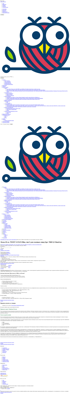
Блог (5, 116)
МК (7, 201)
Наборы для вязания (8, 100)
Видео (6, 117)
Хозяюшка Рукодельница (57, 90)
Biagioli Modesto (40, 98)
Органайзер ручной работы (20, 104)
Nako (23, 189)
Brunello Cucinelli (25, 97)
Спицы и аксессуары (8, 103)
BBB (18, 89)
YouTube (3, 5)
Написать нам (4, 11)
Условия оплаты (7, 225)
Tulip (55, 105)
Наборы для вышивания (9, 107)
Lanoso (16, 189)
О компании (4, 347)
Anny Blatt (15, 89)
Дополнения (20, 106)
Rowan (25, 189)
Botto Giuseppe (20, 98)
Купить (1, 249)
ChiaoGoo (42, 104)
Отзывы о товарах (5, 349)
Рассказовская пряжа (29, 90)
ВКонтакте (4, 4)
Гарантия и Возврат (5, 121)
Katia (30, 89)
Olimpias (20, 97)
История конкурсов (8, 83)
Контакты (4, 10)
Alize (7, 89)
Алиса (19, 108)
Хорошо (1, 393)
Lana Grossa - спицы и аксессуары (48, 105)
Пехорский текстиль (22, 90)
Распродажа (4, 85)
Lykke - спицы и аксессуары (17, 105)
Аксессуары (9, 112)
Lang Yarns (13, 189)
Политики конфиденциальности (6, 392)
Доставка (4, 119)
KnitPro (39, 104)
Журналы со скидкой (10, 95)
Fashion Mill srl (12, 98)
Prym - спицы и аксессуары (60, 105)
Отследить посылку (5, 122)
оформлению (19, 305)
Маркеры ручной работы (11, 104)
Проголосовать (7, 80)
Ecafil (11, 97)
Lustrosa (35, 98)
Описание (2, 255)
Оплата (3, 118)
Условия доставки (8, 226)
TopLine (36, 99)
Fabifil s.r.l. (14, 97)
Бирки (16, 106)
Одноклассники (5, 7)
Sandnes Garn (31, 189)
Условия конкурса (8, 82)
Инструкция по (14, 305)
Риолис (10, 109)
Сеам (34, 90)
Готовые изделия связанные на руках (11, 111)
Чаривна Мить (13, 109)
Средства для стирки (29, 104)
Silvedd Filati (12, 99)
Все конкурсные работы (9, 84)
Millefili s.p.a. (37, 97)
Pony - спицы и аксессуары (37, 105)
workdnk (8, 388)
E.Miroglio (8, 97)
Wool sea (8, 90)
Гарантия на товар (5, 361)
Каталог (4, 239)
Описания (8, 202)
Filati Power (33, 97)
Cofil (39, 99)
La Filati (35, 89)
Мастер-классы (7, 101)
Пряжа (6, 88)
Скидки (6, 224)
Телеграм (4, 6)
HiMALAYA (24, 89)
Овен (7, 109)
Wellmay (43, 189)
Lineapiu (33, 99)
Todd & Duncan (31, 98)
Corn (23, 106)
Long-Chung (19, 189)
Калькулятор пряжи (5, 12)
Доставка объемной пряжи (9, 120)
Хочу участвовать (8, 81)
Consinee (8, 98)
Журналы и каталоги (8, 92)
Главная (1, 239)
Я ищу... (11, 76)
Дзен (3, 3)
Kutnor (32, 89)
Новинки (4, 86)
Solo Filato (40, 189)
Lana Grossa (9, 189)
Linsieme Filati (29, 99)
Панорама (13, 106)
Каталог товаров (5, 87)
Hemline (36, 104)
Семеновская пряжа (38, 90)
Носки (8, 113)
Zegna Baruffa (24, 99)
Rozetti (27, 189)
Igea (9, 99)
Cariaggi (29, 97)
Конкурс (3, 79)
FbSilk (24, 98)
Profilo (16, 98)
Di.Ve (7, 99)
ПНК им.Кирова (15, 90)
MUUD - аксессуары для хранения (30, 106)
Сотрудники (4, 351)
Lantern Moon (9, 106)
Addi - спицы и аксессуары (27, 105)
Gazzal (21, 89)
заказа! (23, 305)
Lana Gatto (38, 89)
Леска (9, 267)
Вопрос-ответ (4, 369)
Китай (9, 253)
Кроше (8, 110)
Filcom (17, 97)
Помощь (3, 357)
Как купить (4, 9)
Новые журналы (9, 94)
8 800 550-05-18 (3, 1)
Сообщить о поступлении (4, 250)
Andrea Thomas (11, 89)
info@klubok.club (3, 374)
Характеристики (3, 264)
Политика (4, 352)
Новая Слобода (15, 108)
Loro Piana (27, 98)
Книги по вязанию (10, 93)
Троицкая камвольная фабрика (47, 90)
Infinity (27, 89)
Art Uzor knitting (9, 105)
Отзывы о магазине (5, 348)
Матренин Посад (10, 108)
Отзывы (1, 343)
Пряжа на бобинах (8, 96)
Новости (6, 115)
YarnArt (11, 90)
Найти (11, 124)
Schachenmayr (36, 189)
